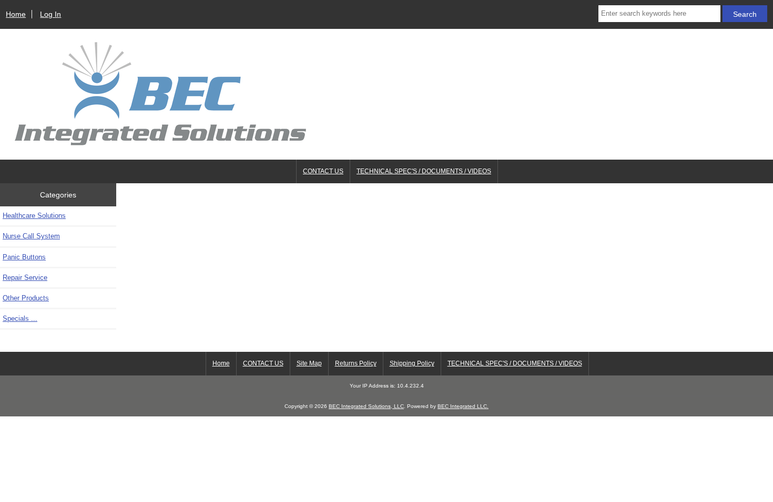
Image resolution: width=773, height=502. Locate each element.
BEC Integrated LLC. (463, 406)
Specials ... (20, 318)
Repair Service (25, 277)
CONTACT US (323, 171)
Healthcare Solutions (34, 215)
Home (16, 14)
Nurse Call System (31, 236)
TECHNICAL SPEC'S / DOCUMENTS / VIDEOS (424, 171)
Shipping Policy (412, 363)
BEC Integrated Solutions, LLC (366, 406)
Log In (50, 14)
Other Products (26, 298)
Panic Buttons (24, 257)
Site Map (309, 363)
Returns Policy (356, 363)
